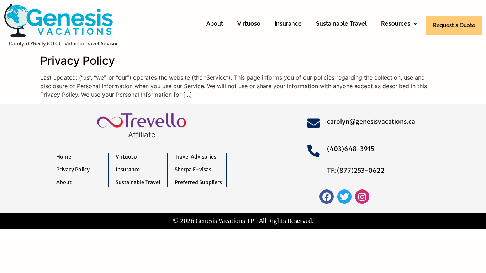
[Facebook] (326, 196)
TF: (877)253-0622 (356, 171)
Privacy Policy (77, 61)
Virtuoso (248, 23)
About (214, 23)
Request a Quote (454, 25)
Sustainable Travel (341, 23)
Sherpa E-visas (193, 169)
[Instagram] (362, 196)
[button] (399, 24)
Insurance (288, 23)
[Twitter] (344, 196)
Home (63, 157)
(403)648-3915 (350, 149)
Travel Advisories (195, 157)
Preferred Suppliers (198, 182)
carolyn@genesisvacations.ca (371, 121)
